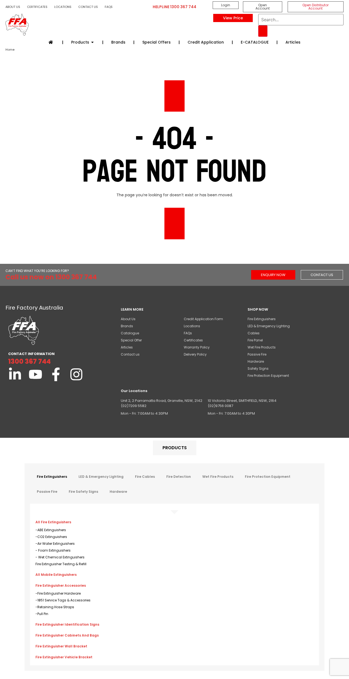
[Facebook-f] (56, 374)
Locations (62, 7)
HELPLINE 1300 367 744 (174, 7)
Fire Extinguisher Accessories (60, 585)
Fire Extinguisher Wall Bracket (61, 646)
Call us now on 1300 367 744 (51, 277)
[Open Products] (92, 42)
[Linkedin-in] (15, 374)
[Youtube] (35, 374)
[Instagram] (76, 374)
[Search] (262, 31)
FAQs (109, 7)
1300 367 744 (29, 361)
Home (9, 49)
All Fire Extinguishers (53, 522)
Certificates (37, 7)
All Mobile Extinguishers (56, 574)
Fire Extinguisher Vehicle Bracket (63, 657)
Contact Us (88, 7)
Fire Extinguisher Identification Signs (67, 624)
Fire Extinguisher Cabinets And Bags (67, 635)
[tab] (174, 448)
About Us (12, 7)
